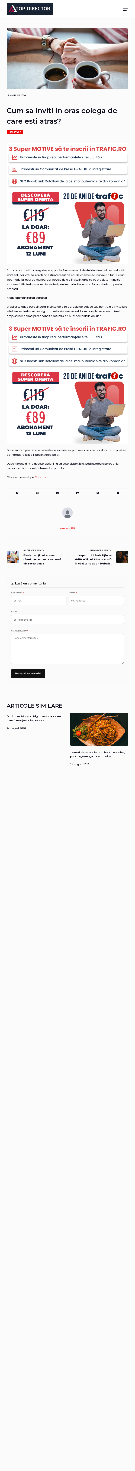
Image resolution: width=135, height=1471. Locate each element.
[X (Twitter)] (37, 493)
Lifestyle (15, 132)
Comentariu (19, 630)
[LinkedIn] (78, 493)
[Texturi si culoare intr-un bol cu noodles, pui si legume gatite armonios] (99, 729)
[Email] (118, 493)
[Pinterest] (57, 493)
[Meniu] (125, 8)
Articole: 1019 (67, 528)
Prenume (17, 592)
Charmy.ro (42, 477)
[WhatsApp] (98, 493)
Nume (73, 592)
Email (15, 611)
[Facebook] (17, 493)
